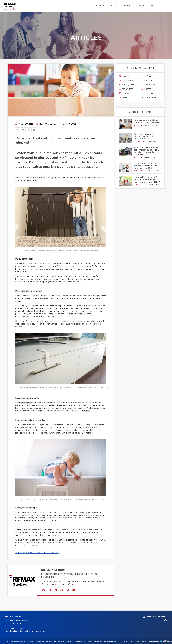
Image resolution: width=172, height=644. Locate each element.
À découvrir (25, 124)
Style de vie (150, 98)
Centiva (164, 641)
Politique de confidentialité (115, 641)
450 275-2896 (16, 629)
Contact (154, 6)
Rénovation (150, 93)
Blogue (114, 6)
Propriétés (100, 6)
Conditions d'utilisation (138, 641)
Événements (150, 76)
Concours (126, 93)
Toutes (125, 76)
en (166, 6)
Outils (142, 6)
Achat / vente (128, 85)
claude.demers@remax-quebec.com (29, 631)
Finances (148, 81)
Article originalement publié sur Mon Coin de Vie (37, 553)
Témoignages (128, 6)
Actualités (127, 89)
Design (124, 98)
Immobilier (149, 85)
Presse (147, 89)
